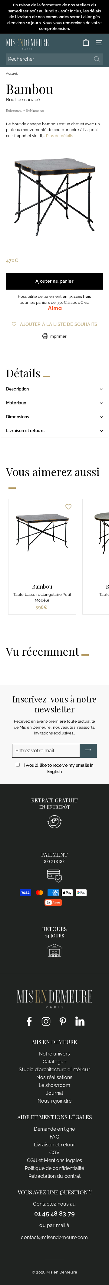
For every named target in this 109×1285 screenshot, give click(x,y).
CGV (54, 1152)
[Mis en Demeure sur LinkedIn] (79, 1020)
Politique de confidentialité (54, 1168)
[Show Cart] (86, 43)
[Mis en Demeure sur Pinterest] (63, 1021)
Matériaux (16, 402)
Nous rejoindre (54, 1101)
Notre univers (54, 1054)
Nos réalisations (54, 1077)
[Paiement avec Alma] (53, 904)
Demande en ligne (54, 1129)
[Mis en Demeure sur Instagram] (46, 1021)
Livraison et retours (25, 430)
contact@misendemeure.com (54, 1237)
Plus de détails (59, 135)
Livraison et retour (54, 1145)
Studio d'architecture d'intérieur (54, 1069)
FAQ (54, 1137)
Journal (54, 1093)
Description (17, 389)
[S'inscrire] (88, 751)
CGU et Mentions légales (54, 1160)
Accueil (12, 73)
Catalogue (54, 1062)
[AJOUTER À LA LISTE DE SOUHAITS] (68, 507)
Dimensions (17, 416)
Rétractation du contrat (54, 1176)
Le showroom (54, 1085)
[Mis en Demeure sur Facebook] (29, 1021)
